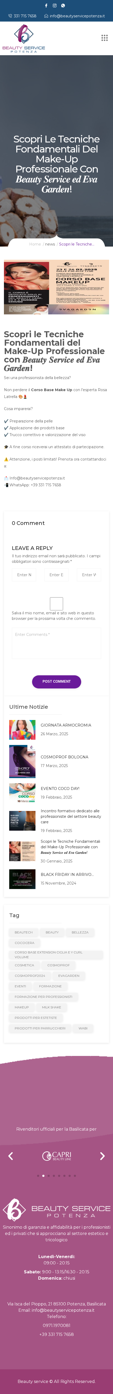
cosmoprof (58, 965)
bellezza (80, 932)
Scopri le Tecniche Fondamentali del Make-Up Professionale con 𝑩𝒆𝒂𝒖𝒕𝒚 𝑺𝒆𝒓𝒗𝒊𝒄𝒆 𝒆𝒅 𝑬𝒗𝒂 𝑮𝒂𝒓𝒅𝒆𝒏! (70, 847)
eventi (20, 986)
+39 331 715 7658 (56, 1334)
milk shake (51, 1007)
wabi (83, 1028)
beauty (52, 932)
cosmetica (24, 965)
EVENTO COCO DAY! (60, 788)
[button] (38, 1176)
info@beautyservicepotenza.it (63, 1310)
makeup (22, 1007)
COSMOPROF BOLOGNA (64, 757)
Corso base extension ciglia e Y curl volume (49, 955)
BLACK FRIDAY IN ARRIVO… (67, 874)
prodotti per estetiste (36, 1018)
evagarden (68, 976)
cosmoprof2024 (30, 976)
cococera (24, 943)
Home (35, 244)
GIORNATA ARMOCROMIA (66, 725)
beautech (24, 932)
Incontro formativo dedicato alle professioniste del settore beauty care (71, 816)
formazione (50, 986)
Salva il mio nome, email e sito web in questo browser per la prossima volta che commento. (54, 616)
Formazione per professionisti (43, 997)
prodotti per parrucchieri (40, 1028)
